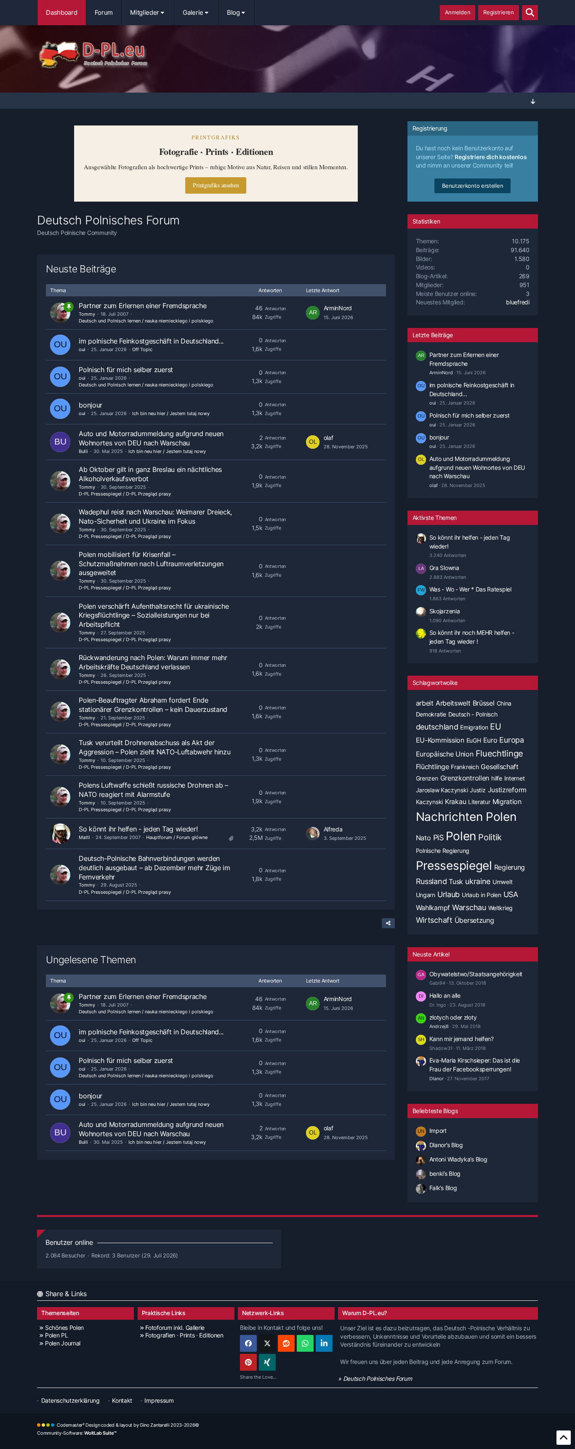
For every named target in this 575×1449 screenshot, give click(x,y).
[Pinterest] (248, 1362)
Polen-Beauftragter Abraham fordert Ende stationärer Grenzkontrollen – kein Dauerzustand (153, 705)
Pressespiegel (454, 865)
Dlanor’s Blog (446, 1144)
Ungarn (425, 894)
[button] (324, 1343)
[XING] (267, 1362)
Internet (514, 778)
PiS (438, 837)
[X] (267, 1343)
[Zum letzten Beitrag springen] (312, 313)
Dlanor (436, 1078)
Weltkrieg (500, 907)
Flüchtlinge (432, 766)
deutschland (437, 726)
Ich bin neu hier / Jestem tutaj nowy (171, 413)
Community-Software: (77, 1433)
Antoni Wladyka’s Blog (458, 1159)
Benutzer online (69, 1242)
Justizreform (507, 790)
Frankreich (465, 766)
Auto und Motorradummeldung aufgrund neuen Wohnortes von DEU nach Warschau (151, 438)
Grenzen (427, 778)
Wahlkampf (433, 907)
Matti (84, 837)
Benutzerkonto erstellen (472, 185)
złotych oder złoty (453, 1017)
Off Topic (142, 349)
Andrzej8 (439, 1026)
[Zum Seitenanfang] (563, 1437)
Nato (423, 838)
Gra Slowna (444, 567)
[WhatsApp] (305, 1343)
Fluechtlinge (499, 753)
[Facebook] (248, 1343)
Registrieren (498, 12)
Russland (431, 881)
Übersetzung (474, 920)
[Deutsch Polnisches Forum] (287, 55)
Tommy (87, 314)
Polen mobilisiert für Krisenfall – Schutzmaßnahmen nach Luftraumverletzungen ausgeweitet (151, 563)
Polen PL (56, 1335)
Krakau (455, 801)
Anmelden (458, 12)
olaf (328, 437)
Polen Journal (62, 1343)
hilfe (496, 778)
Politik (490, 837)
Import (438, 1130)
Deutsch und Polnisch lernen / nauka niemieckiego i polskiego (146, 321)
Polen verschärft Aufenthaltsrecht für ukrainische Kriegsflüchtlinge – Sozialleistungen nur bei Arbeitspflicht (154, 615)
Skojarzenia (444, 611)
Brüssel (484, 703)
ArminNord (338, 308)
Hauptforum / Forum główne (177, 837)
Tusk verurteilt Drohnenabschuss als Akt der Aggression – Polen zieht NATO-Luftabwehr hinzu (154, 747)
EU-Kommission (440, 740)
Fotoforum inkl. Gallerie (175, 1327)
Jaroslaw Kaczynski (442, 790)
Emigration (474, 727)
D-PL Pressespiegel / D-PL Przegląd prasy (125, 494)
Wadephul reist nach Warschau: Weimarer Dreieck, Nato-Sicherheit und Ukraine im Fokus (155, 516)
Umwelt (502, 881)
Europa (511, 739)
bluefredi (517, 302)
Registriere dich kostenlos (491, 156)
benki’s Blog (445, 1173)
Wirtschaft (434, 920)
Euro (490, 740)
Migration (507, 801)
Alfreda (333, 829)
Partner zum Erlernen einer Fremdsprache (142, 305)
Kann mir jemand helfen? (461, 1038)
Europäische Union (445, 754)
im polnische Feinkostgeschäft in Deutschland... (151, 341)
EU (495, 727)
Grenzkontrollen (465, 778)
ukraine (477, 881)
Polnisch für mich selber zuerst (126, 369)
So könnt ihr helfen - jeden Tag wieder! (138, 829)
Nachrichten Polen (466, 817)
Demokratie (431, 714)
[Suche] (530, 12)
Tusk (456, 881)
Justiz (477, 790)
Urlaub (448, 894)
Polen (461, 836)
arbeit (425, 703)
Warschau (469, 907)
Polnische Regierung (442, 850)
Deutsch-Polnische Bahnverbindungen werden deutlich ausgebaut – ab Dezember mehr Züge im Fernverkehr (154, 867)
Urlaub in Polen (481, 894)
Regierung (509, 867)
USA (510, 894)
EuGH (473, 740)
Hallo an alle (445, 995)
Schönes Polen (64, 1327)
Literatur (479, 801)
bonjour (90, 405)
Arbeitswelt (453, 703)
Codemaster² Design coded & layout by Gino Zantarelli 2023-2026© (128, 1425)
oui (82, 349)
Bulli (83, 451)
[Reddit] (286, 1343)
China (504, 703)
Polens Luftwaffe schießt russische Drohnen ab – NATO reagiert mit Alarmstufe (153, 790)
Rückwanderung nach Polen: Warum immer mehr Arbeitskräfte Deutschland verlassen (153, 662)
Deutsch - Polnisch (473, 714)
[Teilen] (388, 923)
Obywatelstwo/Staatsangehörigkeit (475, 974)
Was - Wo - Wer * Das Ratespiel (470, 589)
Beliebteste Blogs (435, 1110)
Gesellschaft (499, 766)
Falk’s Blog (443, 1187)
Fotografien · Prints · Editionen (184, 1335)
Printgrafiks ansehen (216, 185)
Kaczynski (429, 801)
